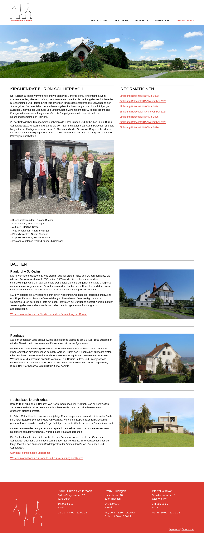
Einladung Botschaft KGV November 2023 (142, 101)
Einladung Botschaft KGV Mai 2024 (139, 106)
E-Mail (61, 507)
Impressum (174, 529)
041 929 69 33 (65, 503)
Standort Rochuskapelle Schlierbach (30, 452)
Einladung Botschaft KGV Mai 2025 (139, 116)
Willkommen (99, 20)
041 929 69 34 (113, 503)
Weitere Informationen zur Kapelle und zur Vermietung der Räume (46, 458)
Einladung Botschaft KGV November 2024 (142, 111)
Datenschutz (188, 529)
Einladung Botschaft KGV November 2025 (142, 122)
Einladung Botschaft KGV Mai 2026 (139, 127)
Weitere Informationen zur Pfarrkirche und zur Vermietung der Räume (48, 314)
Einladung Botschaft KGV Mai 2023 (139, 95)
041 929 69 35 (160, 503)
